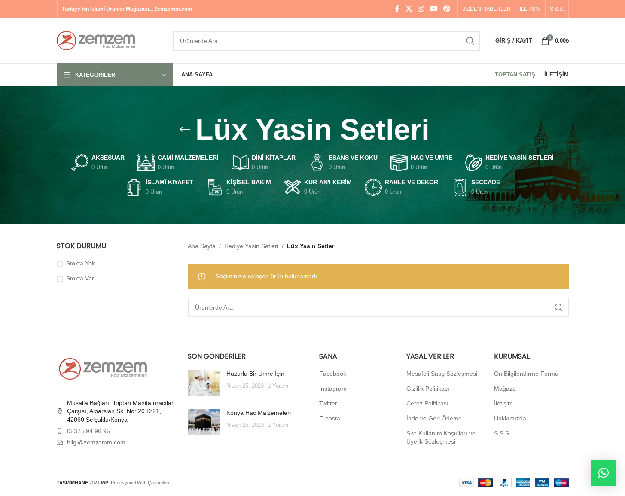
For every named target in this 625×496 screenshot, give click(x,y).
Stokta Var (80, 278)
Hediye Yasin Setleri (251, 246)
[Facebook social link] (397, 8)
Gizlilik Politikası (427, 388)
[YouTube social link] (433, 8)
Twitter (328, 403)
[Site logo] (110, 40)
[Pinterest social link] (446, 8)
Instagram (333, 388)
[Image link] (104, 368)
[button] (603, 473)
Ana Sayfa (202, 246)
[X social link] (408, 8)
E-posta (329, 418)
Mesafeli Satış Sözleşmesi (441, 373)
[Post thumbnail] (204, 383)
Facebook (332, 373)
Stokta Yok (80, 263)
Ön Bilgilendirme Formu (526, 373)
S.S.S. (502, 433)
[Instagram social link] (421, 8)
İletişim (503, 403)
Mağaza (505, 388)
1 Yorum (278, 386)
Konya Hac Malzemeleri (258, 412)
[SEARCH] (470, 41)
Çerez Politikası (427, 403)
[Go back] (184, 129)
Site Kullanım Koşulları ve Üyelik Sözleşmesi (441, 437)
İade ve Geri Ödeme (434, 418)
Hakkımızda (510, 418)
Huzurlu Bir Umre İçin (255, 373)
